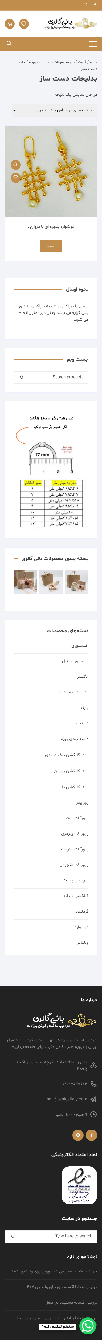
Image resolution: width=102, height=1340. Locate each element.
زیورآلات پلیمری (74, 834)
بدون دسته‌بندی (74, 692)
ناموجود (51, 246)
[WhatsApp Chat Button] (87, 1325)
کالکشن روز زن (67, 771)
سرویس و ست (75, 880)
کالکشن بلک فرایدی (62, 755)
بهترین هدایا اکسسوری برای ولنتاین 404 (62, 1287)
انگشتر (82, 677)
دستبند (81, 723)
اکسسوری (79, 646)
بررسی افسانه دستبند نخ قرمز (71, 1303)
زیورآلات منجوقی (74, 865)
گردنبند (82, 912)
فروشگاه (79, 62)
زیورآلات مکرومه (74, 849)
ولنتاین (82, 943)
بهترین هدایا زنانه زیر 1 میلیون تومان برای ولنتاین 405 (54, 1321)
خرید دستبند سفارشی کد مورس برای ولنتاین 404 (54, 1271)
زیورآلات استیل (75, 818)
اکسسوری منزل (75, 661)
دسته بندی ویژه (74, 739)
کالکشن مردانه (75, 896)
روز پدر (82, 803)
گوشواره (81, 927)
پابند (84, 708)
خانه (93, 62)
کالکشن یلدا (69, 787)
